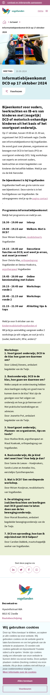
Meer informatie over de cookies (19, 672)
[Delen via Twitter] (21, 569)
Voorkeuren (25, 689)
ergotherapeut (9, 269)
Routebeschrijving (12, 618)
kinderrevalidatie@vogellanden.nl (19, 325)
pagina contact (40, 198)
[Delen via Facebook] (29, 569)
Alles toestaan (25, 681)
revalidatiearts (34, 237)
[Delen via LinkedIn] (13, 569)
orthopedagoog (29, 260)
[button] (13, 91)
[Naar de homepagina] (4, 22)
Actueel (14, 22)
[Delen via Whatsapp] (36, 569)
